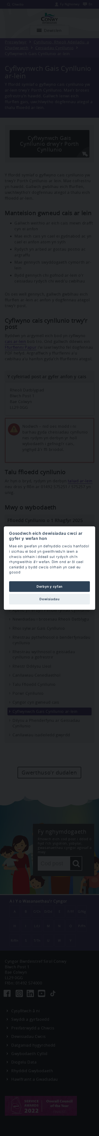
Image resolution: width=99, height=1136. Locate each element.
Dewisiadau (49, 599)
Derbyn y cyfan (49, 586)
